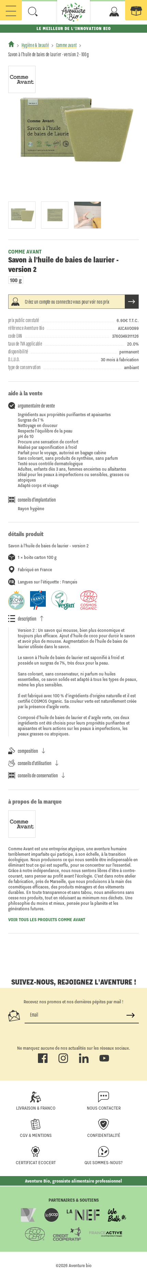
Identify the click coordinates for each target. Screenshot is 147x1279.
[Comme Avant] (22, 79)
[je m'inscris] (130, 1015)
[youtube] (104, 1061)
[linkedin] (84, 1061)
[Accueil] (11, 44)
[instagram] (63, 1061)
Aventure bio (80, 1265)
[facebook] (43, 1061)
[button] (33, 11)
